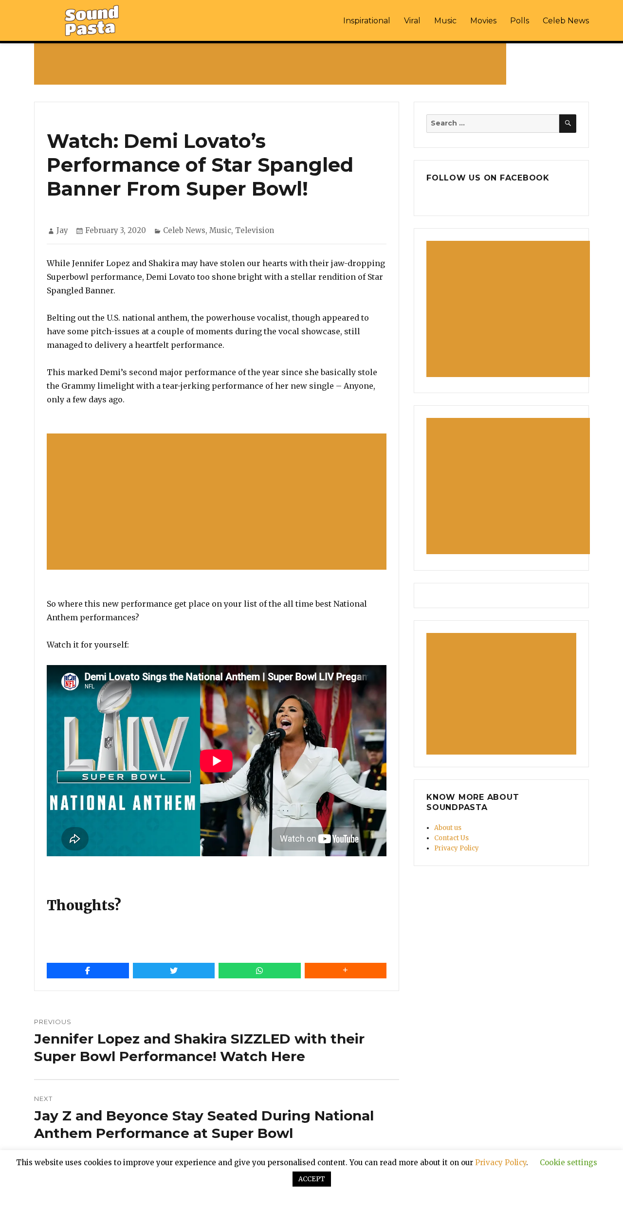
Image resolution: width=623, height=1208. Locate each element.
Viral (412, 20)
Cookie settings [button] (568, 1162)
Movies (483, 20)
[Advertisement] (272, 64)
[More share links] (346, 970)
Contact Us (451, 838)
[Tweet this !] (174, 970)
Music (445, 20)
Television (254, 230)
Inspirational (366, 20)
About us (447, 828)
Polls (519, 20)
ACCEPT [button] (311, 1179)
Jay (62, 230)
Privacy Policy (456, 848)
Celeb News (566, 20)
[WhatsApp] (260, 970)
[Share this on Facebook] (88, 970)
